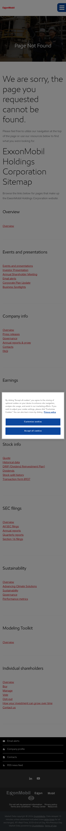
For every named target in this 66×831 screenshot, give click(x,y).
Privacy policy (50, 412)
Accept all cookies (33, 431)
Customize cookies (33, 422)
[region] (33, 415)
